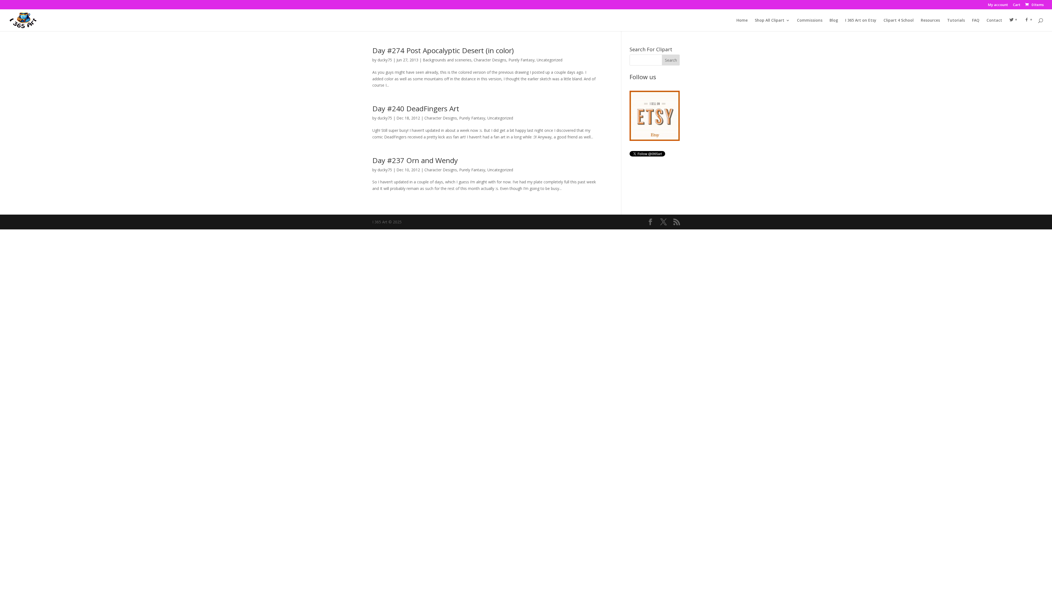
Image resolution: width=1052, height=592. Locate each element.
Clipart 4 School (899, 20)
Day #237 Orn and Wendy (415, 160)
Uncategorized (549, 59)
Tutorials (956, 20)
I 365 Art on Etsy (860, 20)
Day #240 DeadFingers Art (415, 108)
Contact (994, 20)
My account (998, 5)
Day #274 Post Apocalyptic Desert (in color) (443, 50)
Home (742, 20)
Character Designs (490, 59)
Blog (834, 20)
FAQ (975, 20)
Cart (1016, 5)
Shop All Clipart (769, 20)
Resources (930, 20)
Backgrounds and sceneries (447, 59)
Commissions (809, 20)
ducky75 (385, 59)
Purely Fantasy (521, 59)
